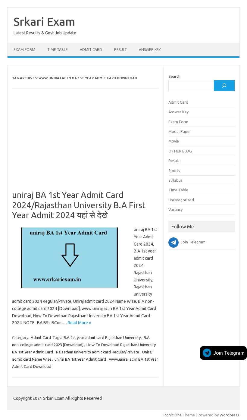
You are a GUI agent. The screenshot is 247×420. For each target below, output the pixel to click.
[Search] (224, 85)
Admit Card (91, 50)
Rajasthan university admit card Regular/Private (97, 352)
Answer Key (150, 50)
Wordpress (229, 415)
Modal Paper (179, 131)
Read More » (79, 322)
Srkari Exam (44, 21)
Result (120, 50)
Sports (174, 170)
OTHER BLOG (180, 151)
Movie (173, 141)
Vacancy (175, 209)
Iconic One (173, 415)
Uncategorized (181, 200)
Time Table (57, 50)
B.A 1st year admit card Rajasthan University (102, 337)
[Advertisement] (85, 145)
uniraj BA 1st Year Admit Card (80, 359)
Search (174, 76)
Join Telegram (229, 353)
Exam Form (24, 50)
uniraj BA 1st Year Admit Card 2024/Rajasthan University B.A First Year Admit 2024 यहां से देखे (78, 205)
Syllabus (175, 180)
